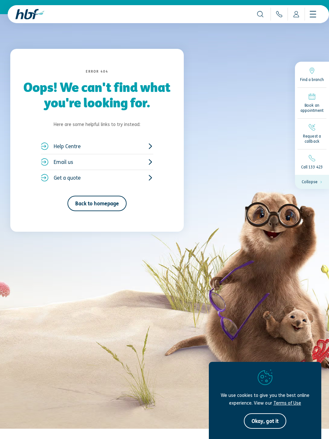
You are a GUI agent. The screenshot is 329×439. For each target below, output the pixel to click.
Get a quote (67, 177)
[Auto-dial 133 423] (279, 14)
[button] (260, 14)
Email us (63, 162)
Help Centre (67, 146)
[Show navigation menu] (313, 14)
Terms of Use (287, 403)
